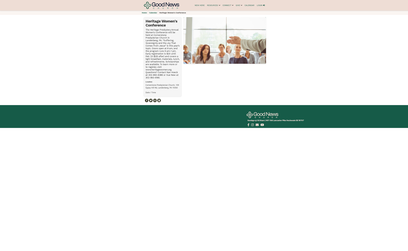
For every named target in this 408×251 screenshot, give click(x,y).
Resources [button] (212, 5)
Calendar (249, 5)
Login (260, 5)
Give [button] (238, 5)
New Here (200, 5)
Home (144, 13)
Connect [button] (227, 5)
